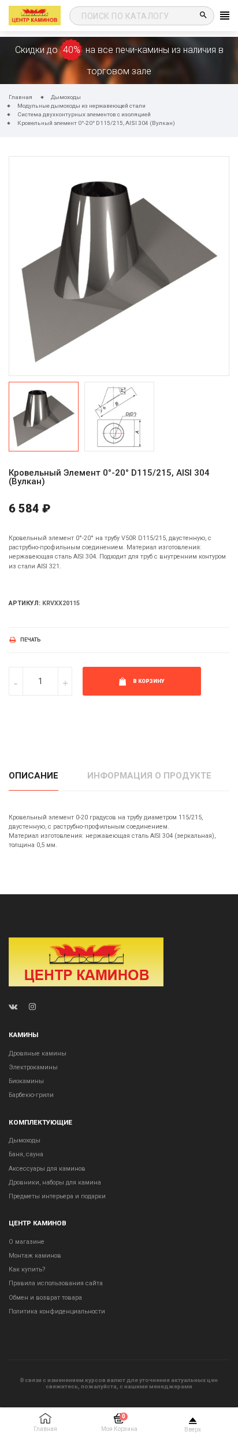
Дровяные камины (37, 1053)
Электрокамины (33, 1067)
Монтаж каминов (35, 1255)
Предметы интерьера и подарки (57, 1196)
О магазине (26, 1242)
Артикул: (24, 603)
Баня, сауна (26, 1154)
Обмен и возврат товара (45, 1297)
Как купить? (27, 1269)
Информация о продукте (149, 775)
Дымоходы (24, 1140)
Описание (33, 775)
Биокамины (26, 1081)
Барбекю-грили (31, 1095)
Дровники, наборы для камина (55, 1182)
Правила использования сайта (56, 1283)
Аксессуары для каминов (47, 1168)
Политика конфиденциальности (57, 1311)
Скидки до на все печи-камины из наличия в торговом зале (119, 60)
